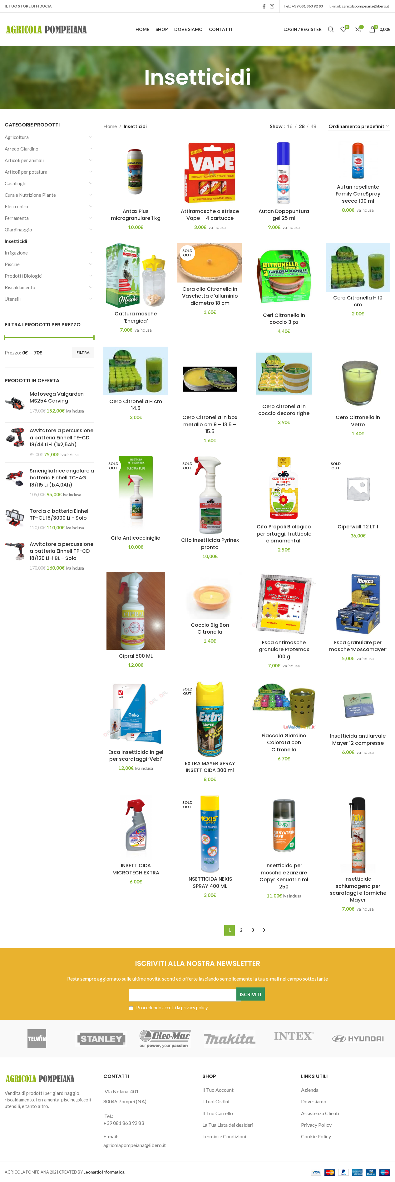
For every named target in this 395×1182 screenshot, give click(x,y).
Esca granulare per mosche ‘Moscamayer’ (358, 646)
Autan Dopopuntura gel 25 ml (284, 215)
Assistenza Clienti (320, 1113)
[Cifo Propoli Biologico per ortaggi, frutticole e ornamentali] (284, 488)
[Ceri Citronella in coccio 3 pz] (284, 276)
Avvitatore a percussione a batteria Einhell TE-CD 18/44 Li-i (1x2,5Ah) (61, 437)
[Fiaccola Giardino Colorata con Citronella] (284, 705)
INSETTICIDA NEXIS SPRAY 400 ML (209, 882)
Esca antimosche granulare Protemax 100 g (284, 649)
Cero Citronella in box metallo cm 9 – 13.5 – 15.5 (209, 424)
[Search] (331, 29)
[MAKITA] (229, 1038)
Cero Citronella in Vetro (358, 421)
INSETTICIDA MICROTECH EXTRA (135, 869)
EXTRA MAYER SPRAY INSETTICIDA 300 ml (210, 767)
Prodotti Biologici (23, 276)
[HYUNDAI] (358, 1038)
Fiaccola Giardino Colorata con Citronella (284, 742)
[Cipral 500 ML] (135, 611)
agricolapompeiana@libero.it (365, 6)
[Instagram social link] (272, 6)
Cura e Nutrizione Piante (30, 195)
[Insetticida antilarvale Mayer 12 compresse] (358, 705)
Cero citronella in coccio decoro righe (283, 410)
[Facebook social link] (264, 6)
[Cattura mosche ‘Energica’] (135, 275)
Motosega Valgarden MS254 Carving (57, 397)
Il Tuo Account (218, 1090)
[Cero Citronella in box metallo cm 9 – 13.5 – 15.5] (209, 379)
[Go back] (136, 77)
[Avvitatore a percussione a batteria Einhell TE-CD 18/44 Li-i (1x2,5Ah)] (15, 442)
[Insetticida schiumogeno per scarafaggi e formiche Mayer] (358, 834)
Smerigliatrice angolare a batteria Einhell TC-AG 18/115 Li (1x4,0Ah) (62, 477)
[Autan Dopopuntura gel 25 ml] (284, 173)
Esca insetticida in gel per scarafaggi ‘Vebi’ (135, 756)
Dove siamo (313, 1101)
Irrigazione (16, 252)
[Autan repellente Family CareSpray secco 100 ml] (358, 161)
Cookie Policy (316, 1136)
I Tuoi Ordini (215, 1101)
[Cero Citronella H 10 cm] (358, 267)
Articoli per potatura (26, 172)
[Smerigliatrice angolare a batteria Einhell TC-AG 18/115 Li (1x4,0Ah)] (15, 482)
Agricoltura (17, 137)
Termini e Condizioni (224, 1136)
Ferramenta (17, 218)
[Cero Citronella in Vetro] (358, 379)
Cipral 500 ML (136, 656)
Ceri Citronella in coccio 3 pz (284, 319)
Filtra (83, 352)
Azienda (309, 1090)
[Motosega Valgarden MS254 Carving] (15, 404)
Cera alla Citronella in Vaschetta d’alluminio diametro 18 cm (210, 296)
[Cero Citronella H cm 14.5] (135, 371)
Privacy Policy (316, 1125)
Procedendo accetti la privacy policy (171, 1007)
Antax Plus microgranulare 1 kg (135, 215)
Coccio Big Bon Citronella (210, 628)
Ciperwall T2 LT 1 (358, 526)
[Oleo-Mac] (165, 1038)
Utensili (13, 299)
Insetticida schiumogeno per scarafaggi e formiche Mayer (358, 889)
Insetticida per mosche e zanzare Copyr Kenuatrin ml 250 (283, 876)
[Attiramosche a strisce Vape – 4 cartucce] (209, 173)
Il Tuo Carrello (217, 1113)
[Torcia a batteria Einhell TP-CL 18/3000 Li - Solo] (15, 519)
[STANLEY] (101, 1038)
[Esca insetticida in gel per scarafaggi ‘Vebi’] (135, 713)
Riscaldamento (20, 287)
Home (110, 126)
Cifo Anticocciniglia (135, 538)
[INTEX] (294, 1038)
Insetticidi (16, 241)
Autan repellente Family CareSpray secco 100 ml (358, 194)
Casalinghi (16, 183)
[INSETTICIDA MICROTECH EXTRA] (135, 827)
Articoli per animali (24, 160)
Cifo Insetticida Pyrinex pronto (210, 544)
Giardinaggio (18, 229)
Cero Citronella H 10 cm (358, 301)
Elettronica (16, 206)
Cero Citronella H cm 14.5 (135, 405)
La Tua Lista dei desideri (227, 1125)
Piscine (12, 264)
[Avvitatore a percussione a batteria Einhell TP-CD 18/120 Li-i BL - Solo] (15, 556)
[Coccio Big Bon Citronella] (209, 595)
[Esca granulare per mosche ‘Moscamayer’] (358, 604)
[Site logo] (47, 29)
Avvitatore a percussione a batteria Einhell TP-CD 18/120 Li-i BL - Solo (61, 551)
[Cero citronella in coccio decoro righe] (284, 373)
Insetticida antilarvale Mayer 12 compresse (358, 739)
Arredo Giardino (21, 148)
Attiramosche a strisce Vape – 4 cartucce (210, 215)
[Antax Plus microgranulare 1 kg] (135, 173)
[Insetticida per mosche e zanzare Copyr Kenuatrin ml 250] (284, 827)
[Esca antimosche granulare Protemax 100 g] (284, 604)
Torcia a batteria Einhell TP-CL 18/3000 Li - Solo (60, 515)
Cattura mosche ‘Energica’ (136, 317)
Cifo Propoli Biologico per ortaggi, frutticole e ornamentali (284, 533)
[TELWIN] (37, 1038)
